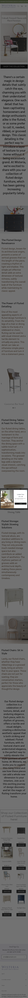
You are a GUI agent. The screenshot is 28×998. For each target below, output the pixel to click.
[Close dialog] (26, 490)
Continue (20, 503)
